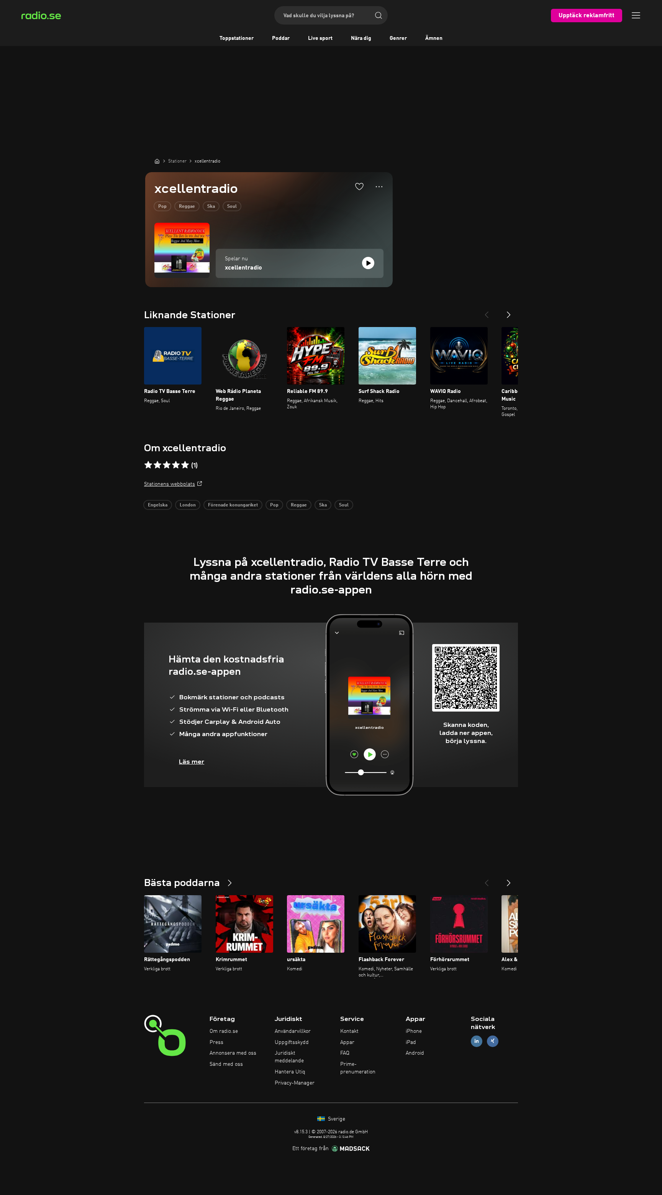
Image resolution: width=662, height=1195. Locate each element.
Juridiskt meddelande (289, 1057)
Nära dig (361, 38)
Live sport (320, 38)
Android (415, 1053)
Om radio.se (224, 1031)
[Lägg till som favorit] (359, 186)
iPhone (414, 1031)
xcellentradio (243, 268)
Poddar (281, 38)
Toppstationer (237, 38)
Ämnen (433, 38)
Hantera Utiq (290, 1072)
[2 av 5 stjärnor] (157, 465)
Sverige (335, 1119)
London (188, 505)
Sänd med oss (226, 1064)
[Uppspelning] (368, 263)
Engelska (157, 505)
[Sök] (378, 15)
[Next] (509, 311)
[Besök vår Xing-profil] (493, 1041)
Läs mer (191, 762)
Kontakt (349, 1031)
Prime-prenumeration (357, 1068)
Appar (347, 1042)
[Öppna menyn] (636, 15)
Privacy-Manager (295, 1083)
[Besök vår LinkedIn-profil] (477, 1041)
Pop (162, 206)
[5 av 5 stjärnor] (185, 465)
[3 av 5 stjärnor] (166, 465)
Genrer (398, 38)
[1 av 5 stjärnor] (148, 465)
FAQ (344, 1053)
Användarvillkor (293, 1031)
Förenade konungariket (233, 505)
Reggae (187, 206)
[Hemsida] (157, 161)
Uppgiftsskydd (292, 1042)
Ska (211, 206)
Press (216, 1042)
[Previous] (486, 311)
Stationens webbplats (169, 484)
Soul (232, 206)
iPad (411, 1042)
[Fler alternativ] (379, 186)
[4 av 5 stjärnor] (175, 465)
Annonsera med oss (233, 1053)
